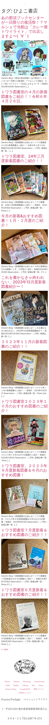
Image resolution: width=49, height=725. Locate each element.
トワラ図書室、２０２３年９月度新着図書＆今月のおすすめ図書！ (24, 470)
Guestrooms (39, 681)
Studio (16, 685)
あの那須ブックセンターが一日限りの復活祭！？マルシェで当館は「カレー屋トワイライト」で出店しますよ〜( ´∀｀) (24, 26)
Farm (41, 685)
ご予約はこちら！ (24, 692)
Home (7, 681)
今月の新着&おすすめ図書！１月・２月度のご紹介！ (22, 220)
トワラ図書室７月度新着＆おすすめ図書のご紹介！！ (24, 532)
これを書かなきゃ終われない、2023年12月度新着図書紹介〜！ (23, 282)
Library (25, 685)
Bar (33, 685)
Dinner (17, 681)
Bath (8, 685)
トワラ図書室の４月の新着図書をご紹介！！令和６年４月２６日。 (24, 96)
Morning (27, 681)
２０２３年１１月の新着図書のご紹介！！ (24, 343)
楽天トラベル (39, 689)
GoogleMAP (25, 689)
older (4, 649)
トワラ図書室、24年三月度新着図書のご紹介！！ (22, 158)
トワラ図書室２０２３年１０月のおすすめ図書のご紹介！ (24, 406)
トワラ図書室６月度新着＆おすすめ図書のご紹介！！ (24, 592)
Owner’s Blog (10, 689)
